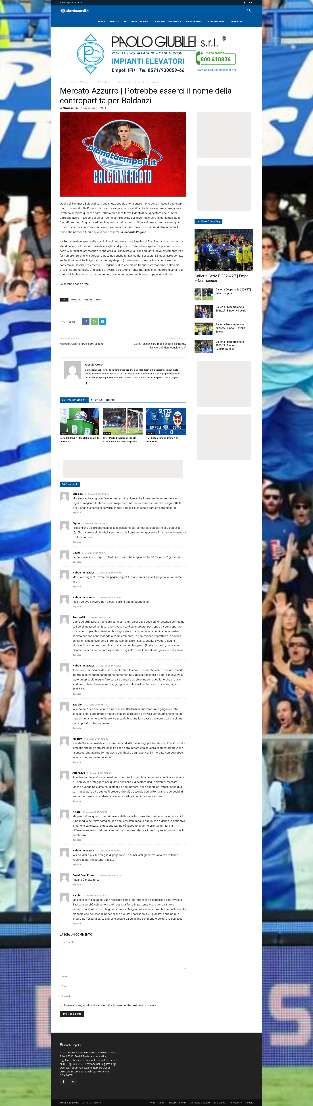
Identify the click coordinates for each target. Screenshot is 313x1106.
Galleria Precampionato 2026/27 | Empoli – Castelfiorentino (230, 345)
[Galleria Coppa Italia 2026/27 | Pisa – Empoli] (204, 294)
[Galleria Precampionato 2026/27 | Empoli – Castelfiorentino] (204, 346)
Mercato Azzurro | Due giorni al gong (81, 343)
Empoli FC (75, 299)
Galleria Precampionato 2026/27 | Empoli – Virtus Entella (230, 328)
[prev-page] (62, 449)
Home (101, 21)
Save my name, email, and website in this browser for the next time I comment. (110, 1005)
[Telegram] (102, 321)
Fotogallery (215, 21)
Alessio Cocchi (70, 107)
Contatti (235, 21)
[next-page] (68, 449)
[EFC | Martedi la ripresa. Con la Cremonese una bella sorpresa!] (123, 421)
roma (99, 299)
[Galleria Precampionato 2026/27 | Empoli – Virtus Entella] (204, 329)
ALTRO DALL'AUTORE (103, 400)
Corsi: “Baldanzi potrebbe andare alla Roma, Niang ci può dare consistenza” (160, 345)
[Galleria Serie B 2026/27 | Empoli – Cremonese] (224, 250)
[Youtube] (250, 2)
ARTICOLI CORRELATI (74, 400)
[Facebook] (244, 2)
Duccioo (77, 494)
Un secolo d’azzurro (167, 21)
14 (105, 107)
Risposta (76, 512)
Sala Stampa (194, 21)
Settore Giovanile (136, 21)
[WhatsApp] (94, 321)
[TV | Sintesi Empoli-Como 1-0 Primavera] (166, 421)
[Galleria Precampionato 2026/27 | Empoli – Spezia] (204, 311)
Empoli (114, 21)
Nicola (76, 811)
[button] (249, 11)
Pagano (88, 299)
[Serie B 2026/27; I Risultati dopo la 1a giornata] (79, 421)
